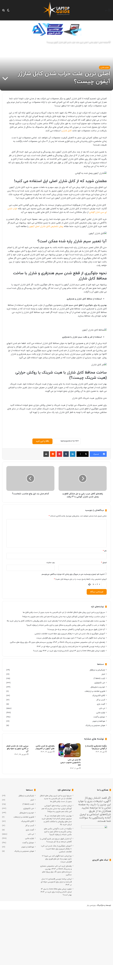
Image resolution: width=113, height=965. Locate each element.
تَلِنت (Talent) (99, 678)
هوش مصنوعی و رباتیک (95, 725)
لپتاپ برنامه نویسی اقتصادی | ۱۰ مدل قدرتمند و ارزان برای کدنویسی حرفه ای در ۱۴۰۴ (71, 646)
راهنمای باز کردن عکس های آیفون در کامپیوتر (45, 747)
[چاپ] (46, 454)
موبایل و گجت (99, 717)
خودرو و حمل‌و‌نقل (98, 687)
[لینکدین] (72, 454)
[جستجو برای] (3, 11)
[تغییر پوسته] (8, 11)
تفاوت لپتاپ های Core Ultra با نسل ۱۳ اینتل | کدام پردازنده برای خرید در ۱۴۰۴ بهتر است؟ (69, 650)
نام (105, 551)
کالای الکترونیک (98, 695)
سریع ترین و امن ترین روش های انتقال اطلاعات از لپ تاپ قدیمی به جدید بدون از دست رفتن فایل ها (64, 612)
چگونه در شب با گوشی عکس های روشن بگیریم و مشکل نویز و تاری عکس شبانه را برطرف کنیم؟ (65, 625)
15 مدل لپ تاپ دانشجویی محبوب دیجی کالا (70, 762)
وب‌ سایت (50, 562)
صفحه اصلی (104, 42)
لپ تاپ (102, 708)
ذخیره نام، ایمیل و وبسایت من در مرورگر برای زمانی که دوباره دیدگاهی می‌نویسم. (72, 574)
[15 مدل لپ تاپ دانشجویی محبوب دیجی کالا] (70, 750)
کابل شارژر (67, 130)
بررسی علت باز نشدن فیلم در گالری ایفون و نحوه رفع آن (17, 748)
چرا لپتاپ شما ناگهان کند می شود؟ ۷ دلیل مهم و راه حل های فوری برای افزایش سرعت (70, 638)
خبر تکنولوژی (99, 682)
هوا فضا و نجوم (99, 721)
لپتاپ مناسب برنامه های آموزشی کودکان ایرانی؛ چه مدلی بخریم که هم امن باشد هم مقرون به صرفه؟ (63, 616)
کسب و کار (100, 700)
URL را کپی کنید (42, 441)
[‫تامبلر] (66, 454)
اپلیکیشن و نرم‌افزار (97, 670)
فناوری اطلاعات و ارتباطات (95, 691)
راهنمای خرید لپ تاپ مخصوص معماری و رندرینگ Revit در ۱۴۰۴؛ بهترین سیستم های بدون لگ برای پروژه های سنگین (57, 642)
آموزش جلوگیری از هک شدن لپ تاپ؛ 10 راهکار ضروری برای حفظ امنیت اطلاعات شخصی (70, 633)
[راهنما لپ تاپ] (56, 10)
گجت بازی (101, 704)
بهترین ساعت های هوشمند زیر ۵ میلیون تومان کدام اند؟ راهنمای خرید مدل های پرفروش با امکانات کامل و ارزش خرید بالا (56, 621)
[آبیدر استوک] (56, 29)
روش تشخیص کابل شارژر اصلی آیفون (46, 226)
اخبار (103, 674)
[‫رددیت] (53, 454)
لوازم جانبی (93, 42)
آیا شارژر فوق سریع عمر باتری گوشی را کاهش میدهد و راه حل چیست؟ (76, 629)
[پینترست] (59, 454)
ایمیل (104, 562)
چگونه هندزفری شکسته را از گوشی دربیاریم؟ (96, 747)
